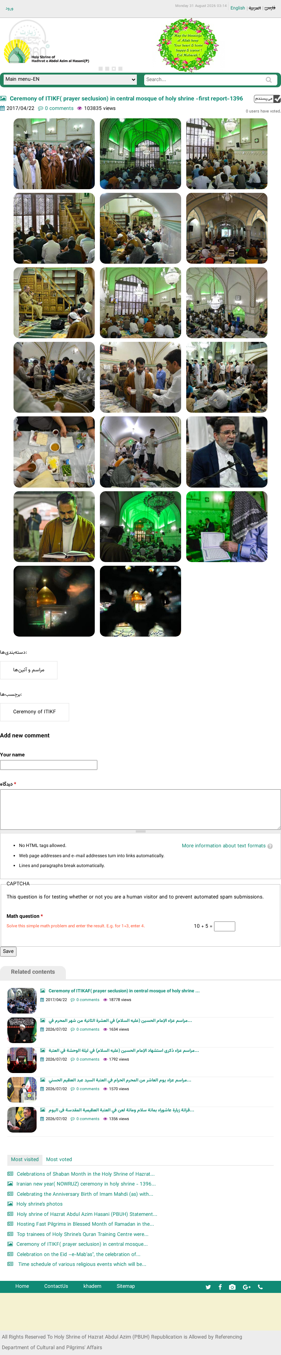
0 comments (59, 108)
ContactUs (56, 1286)
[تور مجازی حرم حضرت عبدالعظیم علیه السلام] (29, 60)
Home (22, 1286)
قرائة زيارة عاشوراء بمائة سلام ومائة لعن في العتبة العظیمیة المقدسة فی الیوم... (121, 1110)
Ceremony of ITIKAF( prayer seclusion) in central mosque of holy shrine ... (124, 991)
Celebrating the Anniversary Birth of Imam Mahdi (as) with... (85, 1194)
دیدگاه (8, 784)
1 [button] (100, 68)
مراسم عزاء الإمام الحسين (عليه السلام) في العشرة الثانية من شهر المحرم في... (120, 1020)
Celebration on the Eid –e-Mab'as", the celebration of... (78, 1255)
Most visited (25, 1160)
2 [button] (107, 68)
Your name (12, 755)
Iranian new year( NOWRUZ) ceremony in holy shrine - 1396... (86, 1184)
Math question (25, 916)
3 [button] (114, 68)
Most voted (59, 1160)
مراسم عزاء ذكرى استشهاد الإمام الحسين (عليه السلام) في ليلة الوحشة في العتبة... (124, 1050)
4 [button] (120, 68)
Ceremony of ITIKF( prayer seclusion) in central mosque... (82, 1244)
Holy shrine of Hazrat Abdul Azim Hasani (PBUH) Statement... (87, 1214)
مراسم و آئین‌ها (28, 670)
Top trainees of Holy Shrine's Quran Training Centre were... (83, 1234)
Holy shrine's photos (39, 1204)
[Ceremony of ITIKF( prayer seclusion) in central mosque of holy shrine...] (54, 153)
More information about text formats (224, 846)
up (267, 99)
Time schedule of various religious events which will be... (81, 1264)
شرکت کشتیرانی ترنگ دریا (25, 1324)
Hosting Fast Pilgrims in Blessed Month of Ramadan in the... (85, 1224)
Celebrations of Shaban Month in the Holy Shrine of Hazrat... (86, 1174)
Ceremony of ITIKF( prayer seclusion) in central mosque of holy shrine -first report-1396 (126, 99)
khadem (92, 1286)
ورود (9, 8)
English (238, 8)
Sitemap (126, 1286)
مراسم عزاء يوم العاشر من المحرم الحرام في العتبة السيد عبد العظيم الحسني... (120, 1080)
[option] (187, 45)
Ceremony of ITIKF (34, 712)
